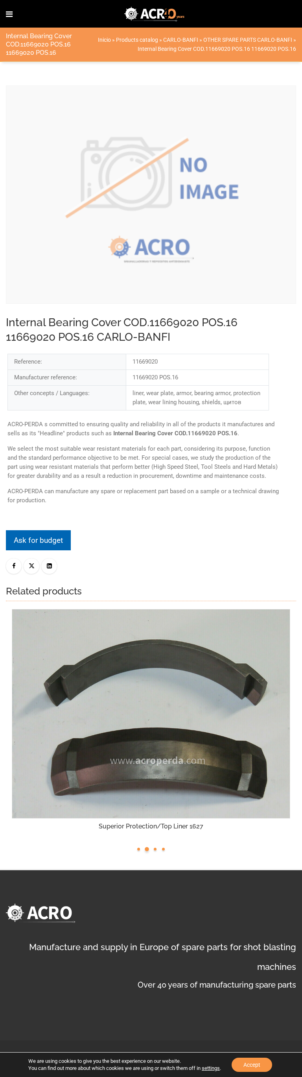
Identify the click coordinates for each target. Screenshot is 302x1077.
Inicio (104, 40)
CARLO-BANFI (180, 40)
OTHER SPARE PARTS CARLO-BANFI (247, 40)
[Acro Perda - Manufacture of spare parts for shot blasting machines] (154, 13)
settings (211, 1068)
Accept (251, 1065)
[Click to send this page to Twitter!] (31, 566)
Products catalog (137, 40)
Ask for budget (38, 540)
